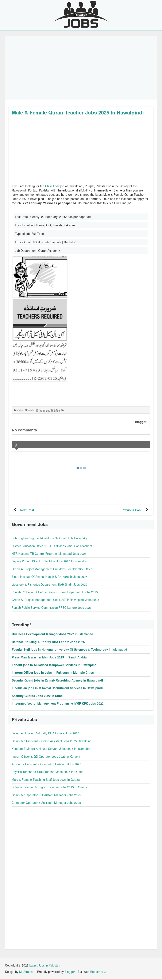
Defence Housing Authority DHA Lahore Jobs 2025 (48, 642)
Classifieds (52, 186)
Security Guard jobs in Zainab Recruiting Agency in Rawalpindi (57, 680)
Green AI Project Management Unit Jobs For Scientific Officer (52, 569)
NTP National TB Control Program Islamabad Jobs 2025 (49, 553)
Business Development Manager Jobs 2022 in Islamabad (52, 634)
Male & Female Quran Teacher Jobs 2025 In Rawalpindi (78, 112)
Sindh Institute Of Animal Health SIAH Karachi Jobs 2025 (49, 576)
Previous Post (132, 510)
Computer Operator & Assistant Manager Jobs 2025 (46, 795)
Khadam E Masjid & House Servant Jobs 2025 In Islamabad (51, 748)
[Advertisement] (81, 68)
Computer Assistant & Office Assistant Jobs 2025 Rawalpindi (52, 741)
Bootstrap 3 (98, 971)
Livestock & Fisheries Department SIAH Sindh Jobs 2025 (49, 584)
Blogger (70, 971)
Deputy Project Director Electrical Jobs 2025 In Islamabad (50, 561)
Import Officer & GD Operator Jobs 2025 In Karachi (46, 756)
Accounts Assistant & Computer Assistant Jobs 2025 (46, 764)
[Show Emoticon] (15, 445)
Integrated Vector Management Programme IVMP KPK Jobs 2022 (58, 703)
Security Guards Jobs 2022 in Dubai (37, 696)
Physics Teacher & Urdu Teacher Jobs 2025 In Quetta (48, 772)
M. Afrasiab (26, 971)
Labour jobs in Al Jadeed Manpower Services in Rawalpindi (54, 665)
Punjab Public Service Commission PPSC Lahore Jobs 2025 (52, 607)
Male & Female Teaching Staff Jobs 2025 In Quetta (46, 779)
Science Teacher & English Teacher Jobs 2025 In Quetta (49, 787)
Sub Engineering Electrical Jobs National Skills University (49, 538)
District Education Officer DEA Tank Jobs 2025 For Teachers (52, 546)
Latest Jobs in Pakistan (44, 965)
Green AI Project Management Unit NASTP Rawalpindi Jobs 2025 (55, 600)
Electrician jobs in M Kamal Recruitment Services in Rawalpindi (57, 688)
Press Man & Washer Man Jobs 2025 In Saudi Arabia (49, 657)
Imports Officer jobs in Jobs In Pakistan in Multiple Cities (53, 672)
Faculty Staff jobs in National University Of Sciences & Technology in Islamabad (69, 649)
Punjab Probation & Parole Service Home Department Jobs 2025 (55, 592)
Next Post (27, 510)
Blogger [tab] (140, 422)
